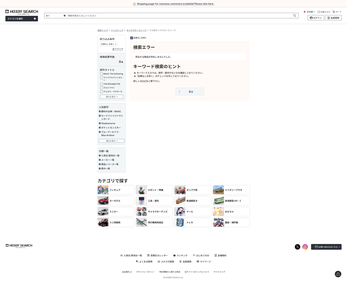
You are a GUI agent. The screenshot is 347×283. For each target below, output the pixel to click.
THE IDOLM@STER (111, 84)
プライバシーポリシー (145, 272)
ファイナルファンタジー (112, 78)
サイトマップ (219, 272)
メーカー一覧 (107, 159)
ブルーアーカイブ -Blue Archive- (110, 133)
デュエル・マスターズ (112, 91)
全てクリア (117, 49)
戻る (191, 91)
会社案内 (126, 272)
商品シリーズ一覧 (109, 164)
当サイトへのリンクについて (197, 272)
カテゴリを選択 (15, 18)
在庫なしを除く (107, 44)
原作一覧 (105, 168)
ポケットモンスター (111, 127)
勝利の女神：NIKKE (111, 111)
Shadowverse (108, 123)
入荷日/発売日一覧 (110, 155)
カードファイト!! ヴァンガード (112, 117)
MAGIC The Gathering (113, 73)
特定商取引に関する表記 (169, 272)
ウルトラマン (109, 87)
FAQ (144, 81)
